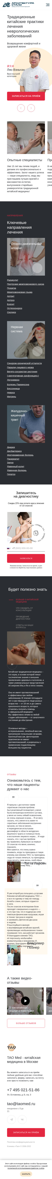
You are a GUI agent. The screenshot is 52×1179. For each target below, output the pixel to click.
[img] (26, 257)
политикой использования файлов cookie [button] (26, 1168)
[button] (26, 96)
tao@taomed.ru (21, 1103)
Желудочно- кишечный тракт (19, 415)
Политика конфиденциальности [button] (21, 1142)
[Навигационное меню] (47, 5)
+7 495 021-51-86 (23, 1090)
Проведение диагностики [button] (23, 618)
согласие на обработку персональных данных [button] (26, 568)
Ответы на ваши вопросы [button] (24, 626)
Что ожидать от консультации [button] (24, 609)
